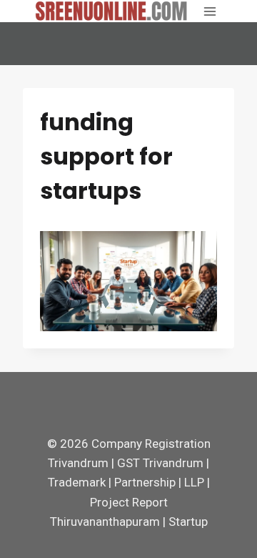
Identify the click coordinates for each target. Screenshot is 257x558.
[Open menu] (209, 11)
